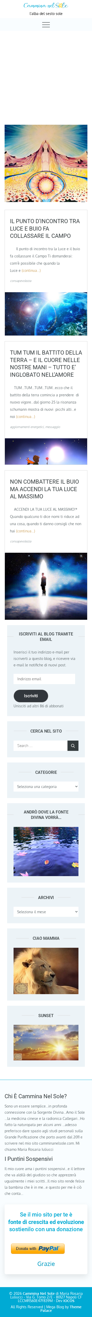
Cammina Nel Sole (39, 1293)
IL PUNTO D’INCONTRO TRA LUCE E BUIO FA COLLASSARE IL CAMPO (45, 228)
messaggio (52, 427)
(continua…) (31, 270)
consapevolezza (20, 281)
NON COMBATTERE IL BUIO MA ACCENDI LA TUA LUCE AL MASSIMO (44, 489)
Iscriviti (31, 695)
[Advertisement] (46, 73)
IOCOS (68, 1300)
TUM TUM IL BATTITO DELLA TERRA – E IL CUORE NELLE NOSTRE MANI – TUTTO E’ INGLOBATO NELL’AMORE (46, 363)
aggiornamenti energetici (27, 427)
